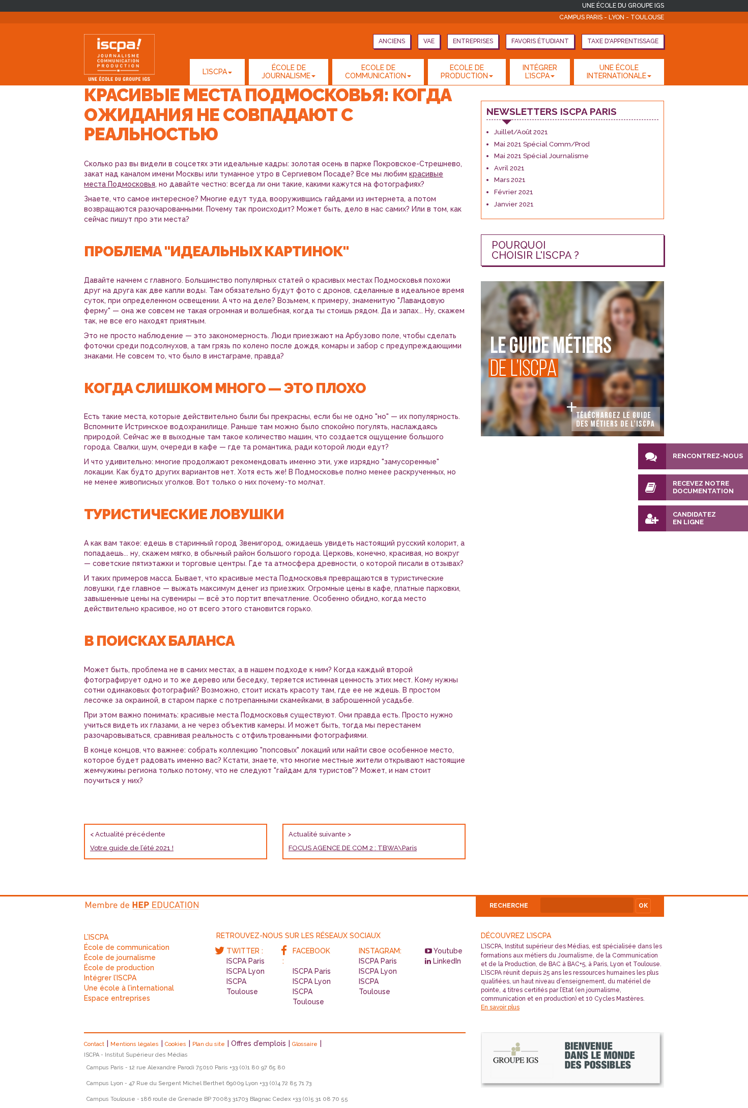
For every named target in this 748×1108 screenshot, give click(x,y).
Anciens (392, 41)
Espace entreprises (117, 998)
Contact (94, 1044)
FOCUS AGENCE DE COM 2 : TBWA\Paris (353, 848)
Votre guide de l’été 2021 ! (132, 848)
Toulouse (647, 17)
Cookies (175, 1044)
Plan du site (208, 1044)
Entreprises (473, 41)
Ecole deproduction (464, 71)
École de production (119, 968)
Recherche (509, 905)
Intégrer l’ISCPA (110, 978)
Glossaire (305, 1044)
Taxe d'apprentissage (622, 41)
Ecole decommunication (375, 71)
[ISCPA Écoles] (119, 57)
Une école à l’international (129, 988)
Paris (595, 17)
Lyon (617, 17)
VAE (429, 41)
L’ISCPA (215, 72)
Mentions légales (134, 1044)
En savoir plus (500, 1007)
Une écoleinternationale (616, 71)
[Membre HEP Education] (143, 904)
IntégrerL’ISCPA (540, 71)
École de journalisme (120, 957)
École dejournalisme (286, 71)
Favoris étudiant (540, 41)
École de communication (126, 947)
